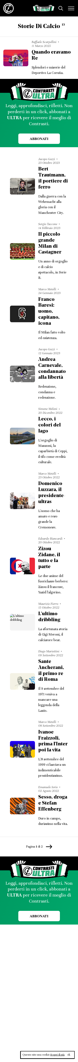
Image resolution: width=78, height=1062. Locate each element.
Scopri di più (57, 1054)
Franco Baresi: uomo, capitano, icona (48, 311)
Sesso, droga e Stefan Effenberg (52, 803)
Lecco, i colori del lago (49, 425)
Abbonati (39, 138)
